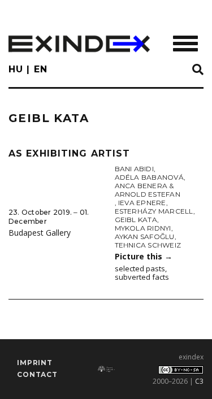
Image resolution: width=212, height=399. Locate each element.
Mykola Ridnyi (143, 228)
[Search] (198, 70)
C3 (199, 381)
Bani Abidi (134, 168)
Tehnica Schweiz (148, 245)
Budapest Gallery (39, 232)
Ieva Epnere (142, 202)
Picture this (143, 256)
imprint (35, 362)
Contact (37, 374)
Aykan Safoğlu (145, 236)
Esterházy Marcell (154, 211)
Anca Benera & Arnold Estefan (147, 189)
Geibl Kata (136, 219)
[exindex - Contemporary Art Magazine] (79, 44)
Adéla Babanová (149, 177)
